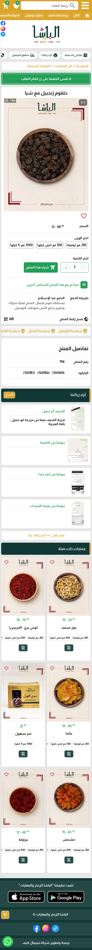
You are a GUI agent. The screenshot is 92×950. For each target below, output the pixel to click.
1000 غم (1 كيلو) (21, 245)
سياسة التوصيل (73, 331)
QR (9, 319)
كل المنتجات (63, 66)
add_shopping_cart (69, 647)
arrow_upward (5, 915)
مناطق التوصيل (23, 55)
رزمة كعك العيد (58, 15)
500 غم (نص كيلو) (49, 245)
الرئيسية (82, 66)
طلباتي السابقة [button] (76, 55)
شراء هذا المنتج (40, 267)
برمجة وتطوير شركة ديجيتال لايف (46, 943)
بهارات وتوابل (34, 15)
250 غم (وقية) (76, 245)
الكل (76, 15)
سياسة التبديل (41, 331)
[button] (15, 6)
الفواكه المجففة (38, 66)
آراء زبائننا (50, 55)
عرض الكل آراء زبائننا (46, 535)
